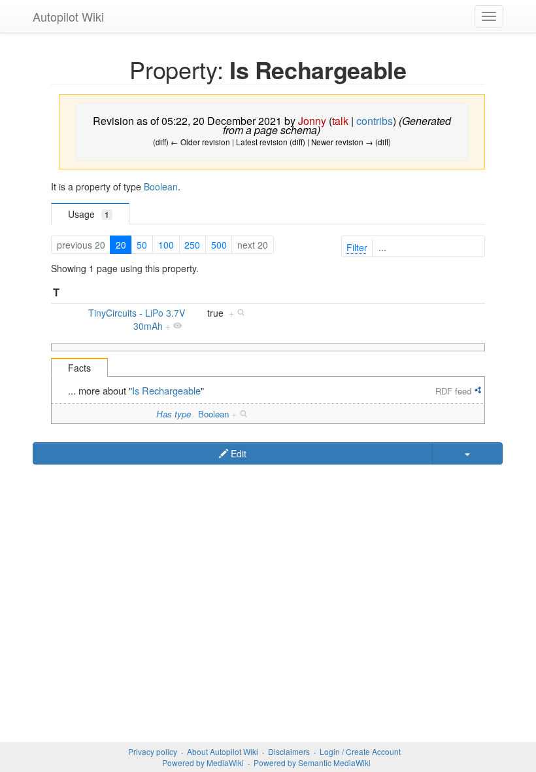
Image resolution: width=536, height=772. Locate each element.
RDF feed (453, 391)
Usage (88, 213)
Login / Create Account (360, 751)
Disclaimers (289, 751)
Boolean (161, 186)
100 (166, 244)
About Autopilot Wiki (222, 751)
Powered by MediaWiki (203, 762)
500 (219, 244)
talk (340, 120)
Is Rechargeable (166, 390)
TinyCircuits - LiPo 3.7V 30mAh (136, 319)
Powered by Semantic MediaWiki (312, 762)
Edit (237, 453)
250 (192, 244)
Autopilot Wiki (68, 16)
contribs (374, 120)
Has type (173, 414)
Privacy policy (152, 751)
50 (142, 244)
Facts (79, 367)
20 (121, 244)
